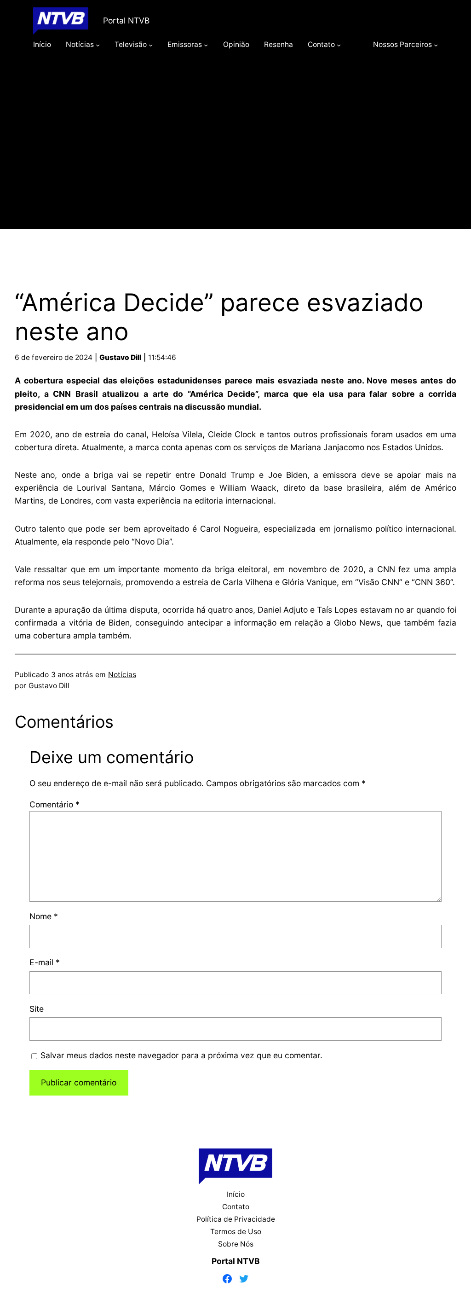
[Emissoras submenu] (206, 44)
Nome (43, 916)
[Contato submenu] (339, 44)
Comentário (54, 804)
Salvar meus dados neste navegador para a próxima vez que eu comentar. (181, 1055)
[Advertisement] (235, 152)
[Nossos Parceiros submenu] (436, 44)
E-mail (44, 962)
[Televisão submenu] (151, 44)
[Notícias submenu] (98, 44)
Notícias (122, 674)
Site (36, 1009)
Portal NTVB (126, 20)
